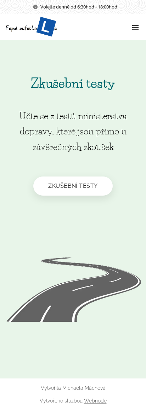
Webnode (95, 401)
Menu (135, 27)
